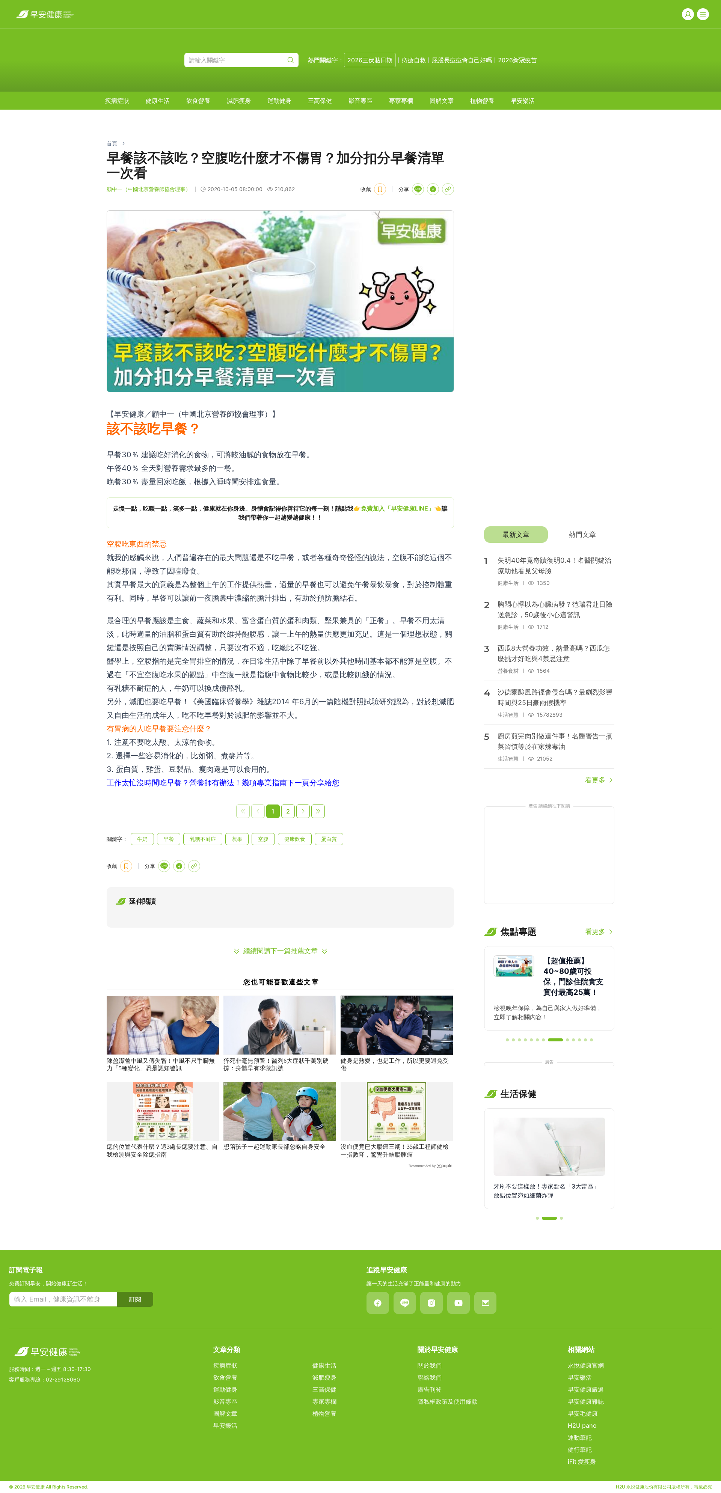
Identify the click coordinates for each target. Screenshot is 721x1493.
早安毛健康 (583, 1413)
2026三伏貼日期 (369, 60)
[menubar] (320, 101)
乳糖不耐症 (203, 839)
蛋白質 (329, 839)
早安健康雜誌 (586, 1401)
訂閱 (135, 1299)
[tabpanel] (549, 667)
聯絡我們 (430, 1377)
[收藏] (380, 189)
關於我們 (430, 1365)
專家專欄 (401, 100)
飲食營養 (198, 100)
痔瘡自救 (414, 60)
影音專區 (360, 100)
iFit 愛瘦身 (582, 1461)
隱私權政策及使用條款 (448, 1401)
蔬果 (237, 839)
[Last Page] (318, 811)
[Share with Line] (418, 189)
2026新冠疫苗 (517, 60)
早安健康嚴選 (586, 1389)
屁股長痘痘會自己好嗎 (462, 60)
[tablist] (549, 534)
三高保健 (320, 100)
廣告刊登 (430, 1389)
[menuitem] (117, 101)
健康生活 (158, 100)
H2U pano (582, 1425)
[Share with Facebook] (433, 189)
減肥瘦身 (239, 100)
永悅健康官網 (586, 1365)
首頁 (112, 143)
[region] (280, 513)
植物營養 (482, 100)
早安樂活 (523, 100)
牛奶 (142, 839)
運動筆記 (580, 1437)
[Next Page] (303, 811)
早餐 (168, 839)
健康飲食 (294, 839)
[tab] (516, 534)
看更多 (595, 780)
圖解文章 (442, 100)
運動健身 (279, 100)
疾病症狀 (117, 100)
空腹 (263, 839)
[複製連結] (448, 189)
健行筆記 (580, 1449)
